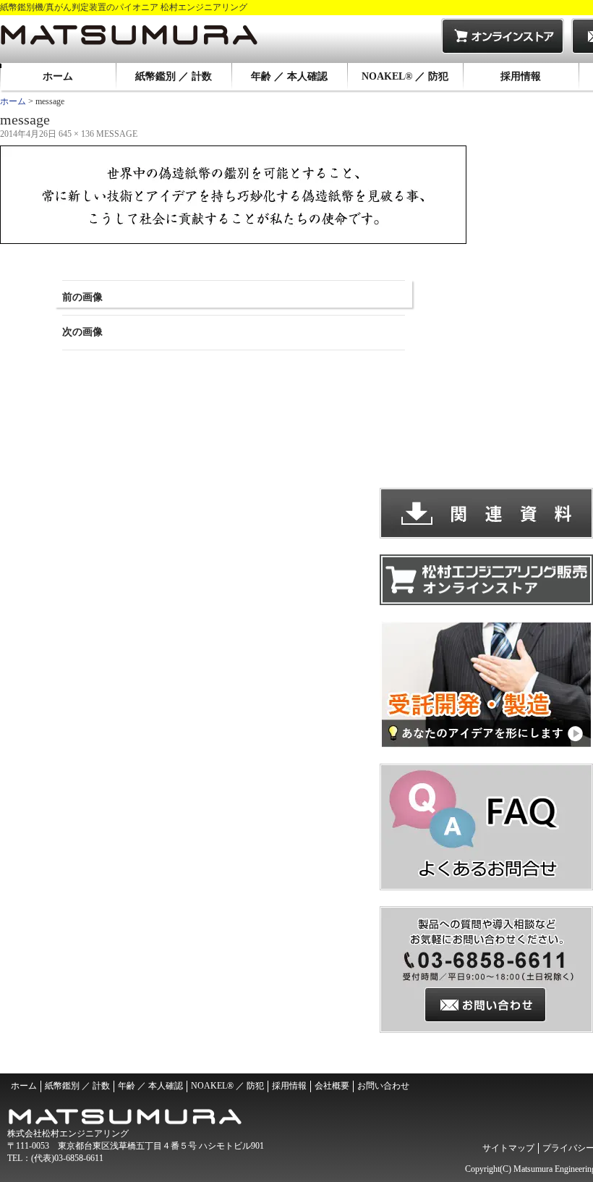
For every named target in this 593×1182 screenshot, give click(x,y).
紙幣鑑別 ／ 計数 (173, 76)
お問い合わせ (383, 1086)
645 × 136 (76, 134)
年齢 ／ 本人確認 (289, 76)
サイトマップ (508, 1148)
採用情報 (520, 76)
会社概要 (332, 1086)
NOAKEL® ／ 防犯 (405, 76)
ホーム (58, 76)
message (116, 134)
